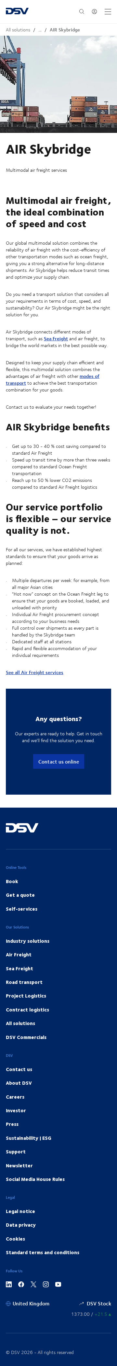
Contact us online (58, 761)
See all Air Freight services (34, 672)
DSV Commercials (26, 1037)
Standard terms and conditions (42, 1252)
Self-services (21, 909)
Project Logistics (26, 995)
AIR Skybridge (65, 29)
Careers (15, 1097)
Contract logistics (27, 1009)
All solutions (18, 29)
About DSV (19, 1083)
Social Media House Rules (35, 1179)
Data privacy (21, 1225)
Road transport (24, 982)
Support (16, 1151)
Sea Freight (56, 338)
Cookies (15, 1239)
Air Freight (19, 954)
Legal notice (20, 1211)
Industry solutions (27, 941)
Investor (16, 1110)
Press (12, 1124)
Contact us (19, 1069)
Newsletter (19, 1165)
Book (12, 881)
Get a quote (20, 895)
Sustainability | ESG (28, 1138)
